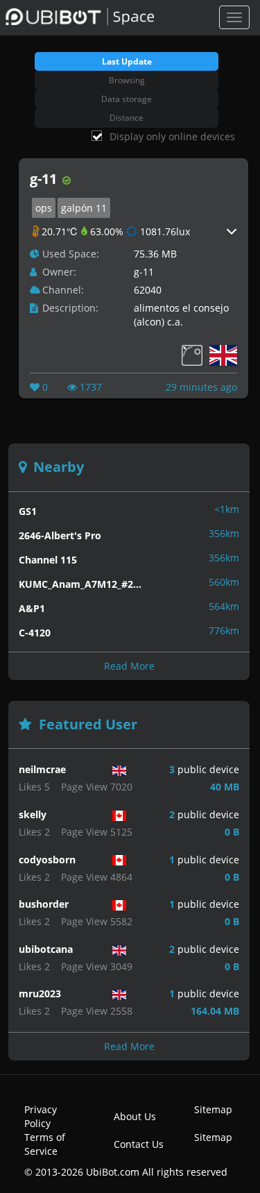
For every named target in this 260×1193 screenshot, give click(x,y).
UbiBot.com (112, 1171)
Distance (127, 118)
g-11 (144, 271)
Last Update (127, 61)
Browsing (127, 80)
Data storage (126, 99)
